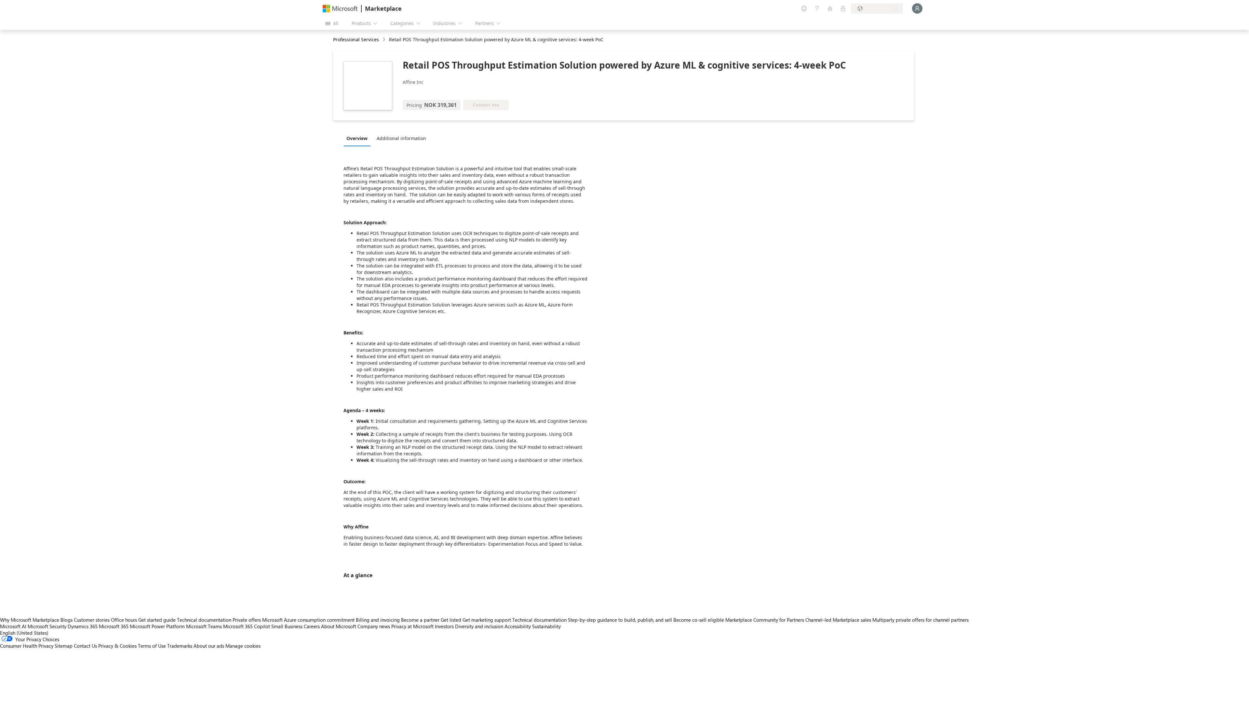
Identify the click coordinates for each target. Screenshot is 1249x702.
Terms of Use (152, 646)
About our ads (209, 646)
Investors (444, 626)
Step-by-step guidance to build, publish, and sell (620, 620)
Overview (357, 138)
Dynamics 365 (83, 626)
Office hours (124, 620)
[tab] (358, 138)
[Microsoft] (340, 8)
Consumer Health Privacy (26, 646)
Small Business (286, 626)
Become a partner (420, 620)
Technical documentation (204, 620)
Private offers (247, 620)
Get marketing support (487, 620)
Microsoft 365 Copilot (246, 626)
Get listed (451, 620)
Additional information (401, 138)
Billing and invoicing (378, 620)
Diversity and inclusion (479, 626)
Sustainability (546, 626)
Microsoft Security (47, 626)
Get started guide (157, 620)
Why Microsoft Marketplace (29, 620)
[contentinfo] (384, 39)
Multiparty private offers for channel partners (920, 620)
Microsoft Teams (204, 626)
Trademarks (179, 646)
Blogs (66, 620)
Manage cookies (243, 646)
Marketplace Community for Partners (764, 620)
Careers (312, 626)
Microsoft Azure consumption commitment (309, 620)
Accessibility (517, 626)
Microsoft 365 (113, 626)
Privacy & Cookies (117, 646)
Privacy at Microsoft (412, 626)
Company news (373, 626)
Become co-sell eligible (698, 620)
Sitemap (64, 646)
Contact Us (85, 646)
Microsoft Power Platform (157, 626)
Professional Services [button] (356, 39)
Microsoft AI (13, 626)
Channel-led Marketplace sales (838, 620)
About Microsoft (338, 626)
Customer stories (92, 620)
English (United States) (24, 633)
